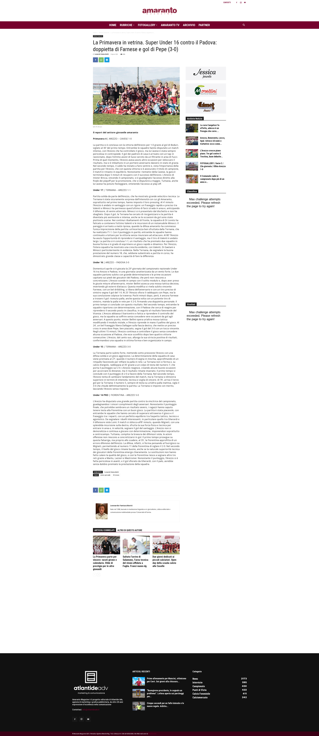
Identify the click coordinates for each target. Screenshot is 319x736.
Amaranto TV (170, 25)
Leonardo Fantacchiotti (102, 54)
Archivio (189, 25)
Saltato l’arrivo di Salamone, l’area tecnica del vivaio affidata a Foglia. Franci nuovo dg (135, 561)
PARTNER (204, 25)
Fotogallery (146, 25)
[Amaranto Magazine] (159, 11)
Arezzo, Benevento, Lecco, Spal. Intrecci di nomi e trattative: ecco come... (212, 141)
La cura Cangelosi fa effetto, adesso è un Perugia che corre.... (209, 128)
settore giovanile (105, 475)
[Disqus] (136, 616)
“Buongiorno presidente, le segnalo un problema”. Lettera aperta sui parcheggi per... (165, 693)
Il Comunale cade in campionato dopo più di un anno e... (212, 179)
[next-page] (98, 574)
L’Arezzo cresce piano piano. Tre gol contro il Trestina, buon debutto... (211, 153)
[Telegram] (106, 59)
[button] (244, 25)
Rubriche (126, 25)
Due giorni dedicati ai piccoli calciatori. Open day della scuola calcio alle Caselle (164, 561)
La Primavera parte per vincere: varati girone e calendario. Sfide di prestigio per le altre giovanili (105, 563)
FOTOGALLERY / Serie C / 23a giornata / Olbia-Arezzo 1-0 (213, 166)
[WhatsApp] (101, 59)
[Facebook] (237, 2)
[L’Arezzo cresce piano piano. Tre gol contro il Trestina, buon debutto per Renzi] (192, 153)
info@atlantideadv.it (90, 709)
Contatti (227, 2)
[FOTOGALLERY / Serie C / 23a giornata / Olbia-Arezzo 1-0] (192, 166)
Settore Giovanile (104, 33)
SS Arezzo (116, 475)
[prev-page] (94, 574)
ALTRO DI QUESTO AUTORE (130, 530)
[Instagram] (241, 2)
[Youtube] (245, 2)
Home (112, 25)
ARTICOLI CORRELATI (104, 530)
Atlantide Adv (152, 734)
